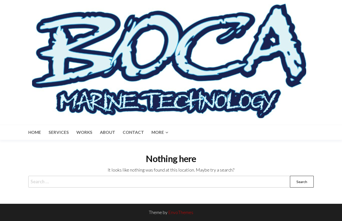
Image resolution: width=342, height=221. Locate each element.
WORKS (84, 132)
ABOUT (107, 132)
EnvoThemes (180, 212)
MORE (157, 132)
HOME (34, 132)
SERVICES (59, 132)
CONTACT (133, 132)
